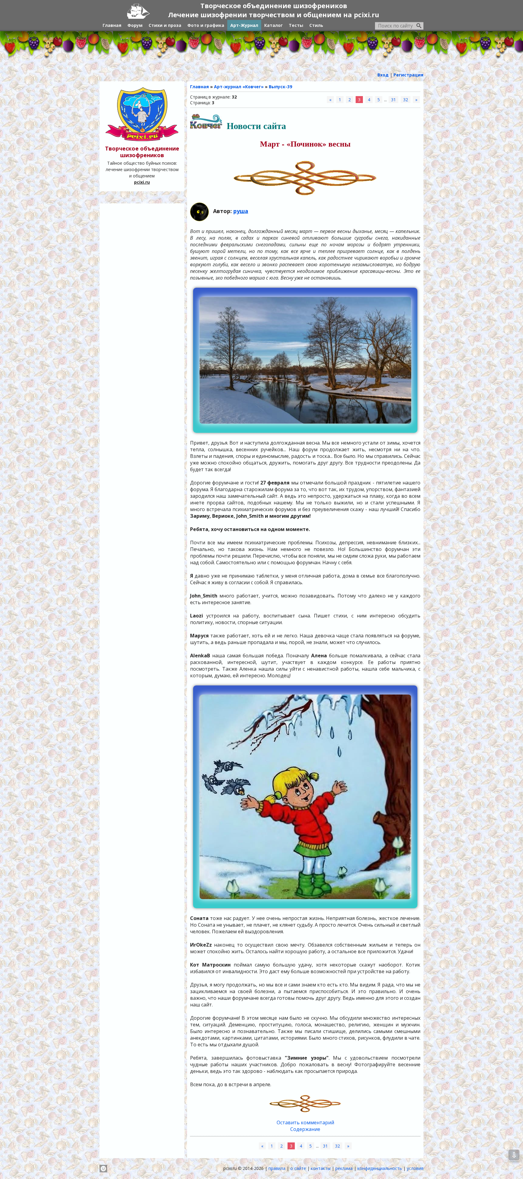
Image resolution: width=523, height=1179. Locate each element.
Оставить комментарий (305, 1122)
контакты (321, 1168)
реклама (344, 1168)
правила (276, 1168)
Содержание (305, 1129)
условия (415, 1168)
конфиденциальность (379, 1168)
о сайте (298, 1168)
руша (240, 211)
